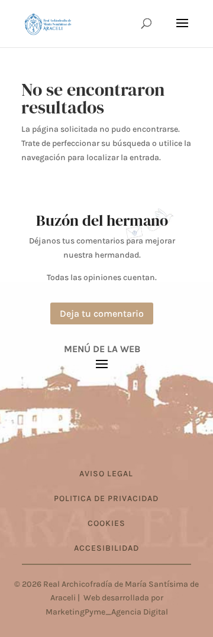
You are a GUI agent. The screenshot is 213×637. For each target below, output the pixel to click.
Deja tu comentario (102, 313)
